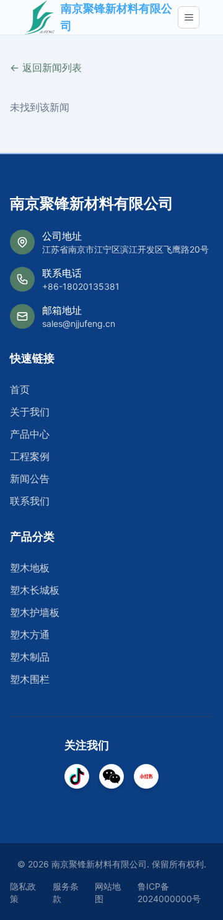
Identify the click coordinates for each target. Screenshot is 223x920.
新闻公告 (30, 478)
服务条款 (66, 892)
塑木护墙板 (34, 612)
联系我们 (30, 501)
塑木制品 (30, 657)
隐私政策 (23, 892)
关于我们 (30, 412)
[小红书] (146, 776)
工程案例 (30, 456)
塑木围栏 (30, 679)
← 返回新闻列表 (46, 67)
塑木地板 (30, 568)
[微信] (111, 776)
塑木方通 (30, 634)
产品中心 (30, 434)
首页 (20, 389)
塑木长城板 (34, 590)
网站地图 (108, 892)
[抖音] (76, 776)
